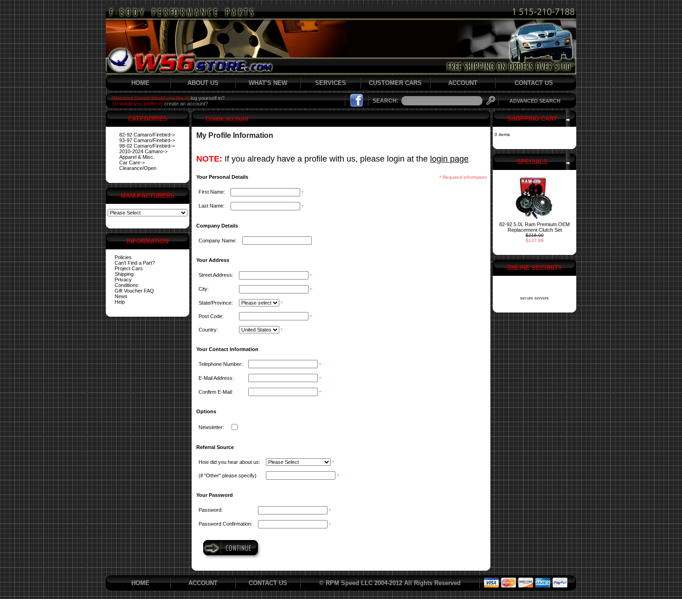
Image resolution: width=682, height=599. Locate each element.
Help (120, 302)
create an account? (186, 103)
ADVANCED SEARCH (534, 101)
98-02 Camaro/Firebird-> (147, 146)
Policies (123, 257)
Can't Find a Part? (135, 263)
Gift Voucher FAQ (134, 290)
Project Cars (129, 268)
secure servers (534, 298)
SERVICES (330, 82)
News (121, 296)
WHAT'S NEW (268, 82)
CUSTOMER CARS (395, 82)
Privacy (123, 279)
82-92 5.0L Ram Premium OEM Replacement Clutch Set (534, 227)
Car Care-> (132, 162)
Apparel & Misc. (136, 157)
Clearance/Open (137, 168)
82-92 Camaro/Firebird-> (147, 134)
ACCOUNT (462, 82)
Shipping (124, 274)
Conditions (126, 285)
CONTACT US (534, 82)
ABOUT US (203, 82)
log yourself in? (208, 98)
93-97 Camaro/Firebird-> (147, 140)
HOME (140, 82)
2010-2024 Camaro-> (143, 151)
